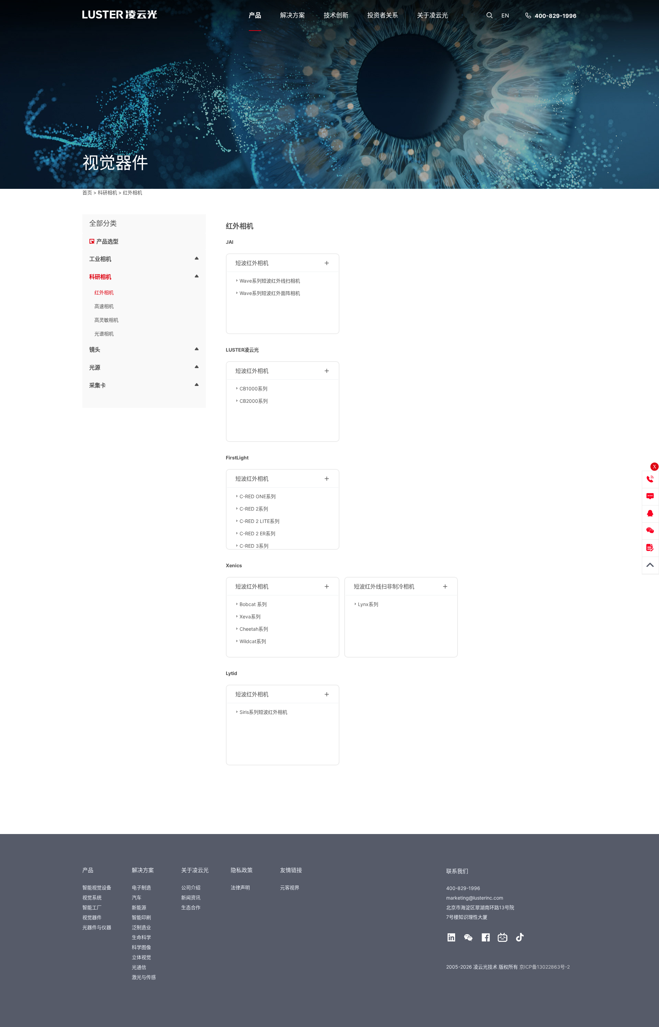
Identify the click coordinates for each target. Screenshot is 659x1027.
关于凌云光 (432, 15)
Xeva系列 (250, 616)
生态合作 (190, 907)
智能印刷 (141, 917)
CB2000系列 (254, 401)
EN (505, 15)
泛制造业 (141, 927)
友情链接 (291, 870)
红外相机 (104, 292)
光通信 (139, 967)
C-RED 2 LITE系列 (259, 521)
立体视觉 (141, 957)
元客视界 (289, 887)
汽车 (136, 897)
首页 (87, 192)
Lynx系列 (368, 604)
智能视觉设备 (96, 887)
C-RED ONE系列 (258, 496)
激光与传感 (144, 977)
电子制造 (141, 887)
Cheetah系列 (254, 629)
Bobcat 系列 (253, 604)
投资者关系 (382, 15)
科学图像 (141, 947)
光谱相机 (104, 333)
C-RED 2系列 (254, 509)
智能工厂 (92, 907)
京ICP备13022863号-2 (544, 967)
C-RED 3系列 (254, 546)
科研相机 (107, 192)
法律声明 (240, 887)
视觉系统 (92, 897)
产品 (255, 15)
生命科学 (141, 937)
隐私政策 (242, 870)
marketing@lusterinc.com (474, 898)
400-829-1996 (556, 15)
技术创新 (336, 15)
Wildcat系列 (253, 641)
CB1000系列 (253, 388)
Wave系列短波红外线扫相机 (270, 281)
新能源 (139, 907)
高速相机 (104, 306)
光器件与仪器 (96, 927)
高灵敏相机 (106, 320)
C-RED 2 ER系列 (257, 533)
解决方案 (292, 15)
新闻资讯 (190, 897)
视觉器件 (92, 917)
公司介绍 (190, 887)
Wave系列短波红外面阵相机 (270, 293)
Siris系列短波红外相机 (263, 712)
